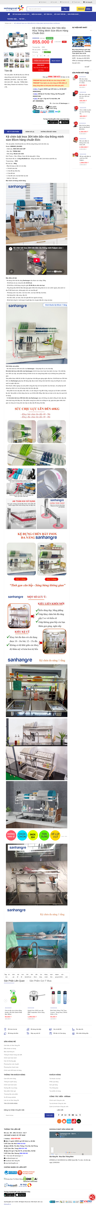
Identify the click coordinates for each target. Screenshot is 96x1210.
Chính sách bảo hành (10, 1058)
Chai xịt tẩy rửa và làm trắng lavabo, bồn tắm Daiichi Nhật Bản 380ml (13, 1012)
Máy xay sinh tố (35, 1033)
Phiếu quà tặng (53, 1081)
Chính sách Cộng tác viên (57, 1100)
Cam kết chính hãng (10, 1078)
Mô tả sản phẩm (13, 131)
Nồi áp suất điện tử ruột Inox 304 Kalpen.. (85, 158)
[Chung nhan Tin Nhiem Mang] (13, 1179)
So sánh (54, 2)
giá (13, 977)
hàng (40, 977)
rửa (41, 974)
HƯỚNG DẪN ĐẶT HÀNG (48, 131)
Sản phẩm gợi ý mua (40, 980)
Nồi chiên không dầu (82, 1033)
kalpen (57, 974)
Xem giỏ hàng (53, 1085)
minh (51, 974)
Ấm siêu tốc (79, 1029)
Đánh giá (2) (30, 131)
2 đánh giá (42, 38)
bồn (37, 974)
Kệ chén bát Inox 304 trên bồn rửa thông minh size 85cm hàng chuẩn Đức (37, 23)
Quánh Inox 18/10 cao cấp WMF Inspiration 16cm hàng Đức (36, 1012)
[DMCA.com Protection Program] (30, 1179)
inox (23, 974)
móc (62, 974)
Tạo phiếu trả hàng (55, 1091)
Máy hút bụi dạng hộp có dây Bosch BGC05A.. (84, 127)
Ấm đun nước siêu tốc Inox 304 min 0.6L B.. (84, 96)
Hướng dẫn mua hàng (10, 1088)
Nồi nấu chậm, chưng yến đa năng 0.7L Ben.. (85, 80)
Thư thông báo (53, 1088)
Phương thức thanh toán (11, 1067)
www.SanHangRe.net (11, 1163)
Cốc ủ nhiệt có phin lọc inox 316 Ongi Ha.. (85, 111)
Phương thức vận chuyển (11, 1064)
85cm (35, 977)
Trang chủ (8, 23)
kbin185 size (28, 977)
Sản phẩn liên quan (14, 980)
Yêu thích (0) (65, 2)
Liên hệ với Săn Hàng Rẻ (11, 1100)
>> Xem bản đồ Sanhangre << (14, 1156)
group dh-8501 (59, 977)
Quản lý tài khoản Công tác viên (58, 1106)
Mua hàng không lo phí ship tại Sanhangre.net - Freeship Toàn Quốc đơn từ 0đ (81, 51)
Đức (51, 977)
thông (46, 974)
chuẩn (46, 977)
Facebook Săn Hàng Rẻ (12, 1160)
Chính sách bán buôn (10, 1085)
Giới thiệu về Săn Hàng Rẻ (12, 1045)
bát (18, 974)
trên (32, 974)
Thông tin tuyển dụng (10, 1081)
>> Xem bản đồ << (60, 103)
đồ (21, 977)
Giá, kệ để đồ (57, 1029)
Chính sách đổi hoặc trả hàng (12, 1070)
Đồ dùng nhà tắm (13, 1033)
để (17, 977)
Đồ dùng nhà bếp (36, 1029)
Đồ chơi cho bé (12, 1029)
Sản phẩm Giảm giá (10, 1091)
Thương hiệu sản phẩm (11, 1094)
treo (6, 977)
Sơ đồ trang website (10, 1097)
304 (27, 974)
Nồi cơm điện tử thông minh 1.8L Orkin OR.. (84, 142)
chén (13, 974)
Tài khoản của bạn (54, 1078)
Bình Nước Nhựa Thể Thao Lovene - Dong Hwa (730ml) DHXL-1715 (58, 1012)
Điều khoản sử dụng (10, 1048)
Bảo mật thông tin (9, 1051)
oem (66, 977)
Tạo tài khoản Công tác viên (57, 1103)
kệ (9, 974)
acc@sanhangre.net (12, 1158)
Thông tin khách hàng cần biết (13, 1054)
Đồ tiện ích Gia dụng (59, 1033)
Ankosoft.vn (7, 1204)
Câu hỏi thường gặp (10, 1061)
